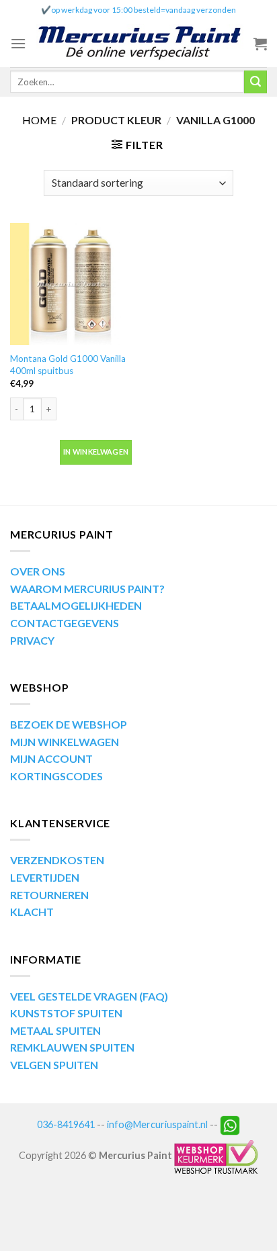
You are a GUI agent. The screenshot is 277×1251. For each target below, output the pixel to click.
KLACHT (32, 911)
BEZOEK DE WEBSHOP (68, 724)
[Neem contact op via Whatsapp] (230, 1124)
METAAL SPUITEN (55, 1030)
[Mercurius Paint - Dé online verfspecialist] (139, 43)
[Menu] (18, 43)
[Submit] (255, 82)
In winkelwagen (96, 451)
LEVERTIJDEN (44, 877)
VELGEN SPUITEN (54, 1064)
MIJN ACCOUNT (51, 758)
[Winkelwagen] (260, 43)
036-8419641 (66, 1124)
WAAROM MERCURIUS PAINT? (87, 588)
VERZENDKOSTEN (57, 859)
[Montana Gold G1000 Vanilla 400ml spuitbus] (71, 283)
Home (39, 119)
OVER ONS (37, 571)
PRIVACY (32, 640)
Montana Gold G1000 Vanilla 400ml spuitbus (68, 364)
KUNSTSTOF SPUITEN (66, 1013)
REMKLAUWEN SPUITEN (72, 1047)
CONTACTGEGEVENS (64, 622)
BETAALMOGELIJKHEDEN (76, 605)
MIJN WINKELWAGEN (64, 741)
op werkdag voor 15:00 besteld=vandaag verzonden (143, 10)
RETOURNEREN (49, 894)
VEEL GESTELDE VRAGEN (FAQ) (89, 996)
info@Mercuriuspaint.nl (157, 1124)
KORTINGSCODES (56, 776)
